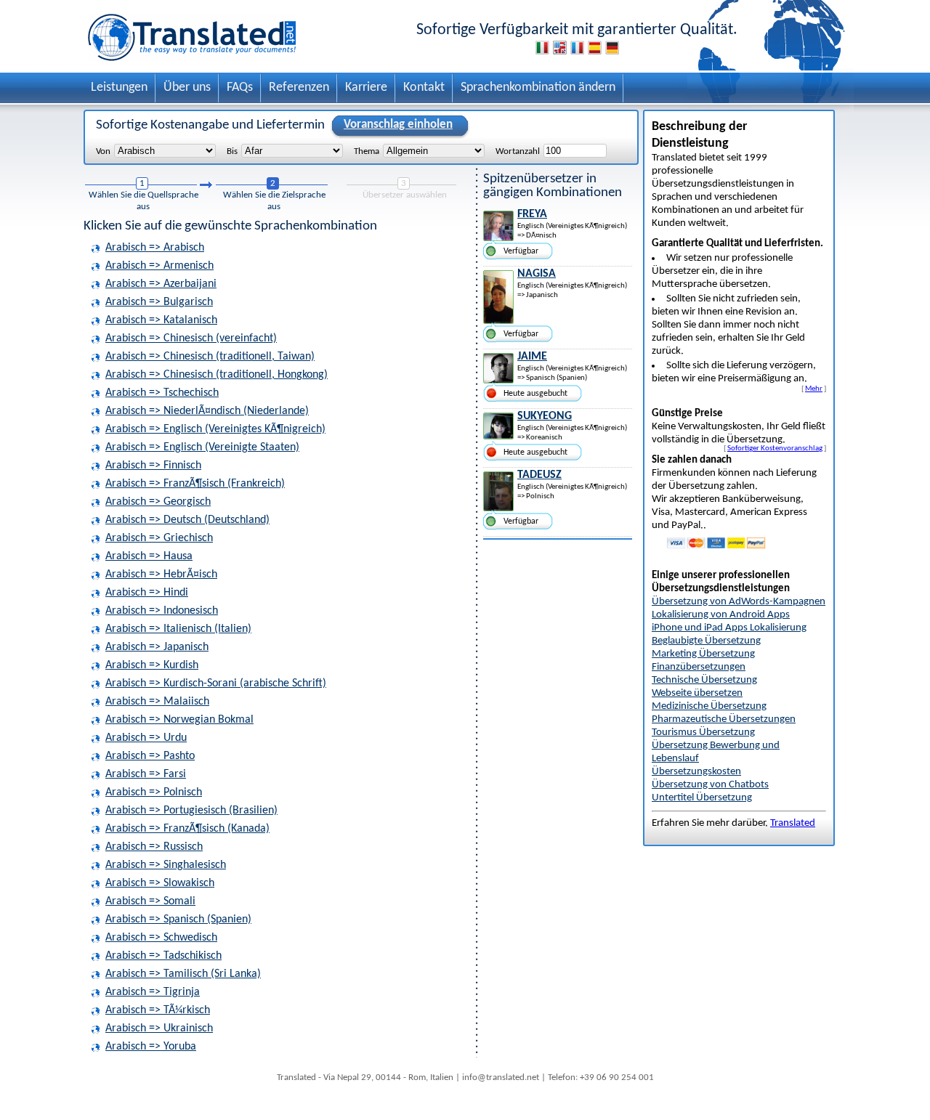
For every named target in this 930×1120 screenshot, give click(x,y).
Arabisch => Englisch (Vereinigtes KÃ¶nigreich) (215, 429)
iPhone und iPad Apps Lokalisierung (729, 627)
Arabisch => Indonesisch (161, 611)
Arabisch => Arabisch (154, 247)
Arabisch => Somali (150, 901)
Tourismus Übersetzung (703, 732)
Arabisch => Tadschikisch (163, 956)
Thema (366, 151)
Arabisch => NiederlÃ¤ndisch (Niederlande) (207, 411)
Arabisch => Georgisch (158, 502)
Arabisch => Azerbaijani (161, 284)
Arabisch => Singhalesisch (165, 865)
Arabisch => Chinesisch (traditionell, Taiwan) (210, 356)
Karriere (366, 87)
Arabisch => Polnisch (153, 792)
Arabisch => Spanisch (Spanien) (178, 919)
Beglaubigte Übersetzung (706, 641)
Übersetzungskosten (696, 771)
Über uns (187, 87)
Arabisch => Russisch (154, 847)
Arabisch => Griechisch (159, 538)
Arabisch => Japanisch (157, 647)
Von (103, 151)
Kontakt (424, 87)
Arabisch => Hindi (146, 592)
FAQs (240, 87)
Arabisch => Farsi (145, 774)
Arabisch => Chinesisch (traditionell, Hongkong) (216, 375)
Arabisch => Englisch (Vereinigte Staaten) (202, 447)
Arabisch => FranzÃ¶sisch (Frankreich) (195, 484)
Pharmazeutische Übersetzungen (724, 719)
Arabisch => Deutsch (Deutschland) (187, 520)
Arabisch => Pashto (150, 756)
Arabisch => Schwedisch (161, 938)
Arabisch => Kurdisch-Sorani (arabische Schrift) (215, 683)
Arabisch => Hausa (149, 556)
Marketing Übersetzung (703, 654)
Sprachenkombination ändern (538, 87)
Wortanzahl (518, 151)
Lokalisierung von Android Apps (721, 614)
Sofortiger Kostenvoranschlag (774, 448)
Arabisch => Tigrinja (152, 992)
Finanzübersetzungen (698, 667)
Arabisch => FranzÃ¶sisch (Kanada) (187, 829)
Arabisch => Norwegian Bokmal (179, 720)
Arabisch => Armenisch (159, 266)
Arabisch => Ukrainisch (159, 1028)
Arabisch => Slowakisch (159, 883)
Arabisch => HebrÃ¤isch (161, 574)
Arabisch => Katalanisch (161, 320)
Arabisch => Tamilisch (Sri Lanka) (183, 974)
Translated (792, 823)
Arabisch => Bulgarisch (159, 302)
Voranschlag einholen (398, 124)
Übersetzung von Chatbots (710, 784)
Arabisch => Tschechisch (162, 393)
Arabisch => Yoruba (150, 1046)
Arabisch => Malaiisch (157, 701)
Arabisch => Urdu (146, 738)
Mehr (813, 388)
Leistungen (119, 87)
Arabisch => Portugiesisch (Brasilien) (191, 810)
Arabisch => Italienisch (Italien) (178, 629)
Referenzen (299, 87)
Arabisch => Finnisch (153, 465)
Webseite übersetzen (697, 693)
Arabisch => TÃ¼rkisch (157, 1010)
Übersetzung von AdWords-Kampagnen (738, 601)
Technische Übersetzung (704, 680)
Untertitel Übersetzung (702, 797)
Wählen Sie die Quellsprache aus (143, 200)
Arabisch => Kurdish (151, 665)
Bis (232, 151)
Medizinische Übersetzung (709, 706)
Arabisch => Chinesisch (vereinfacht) (191, 338)
